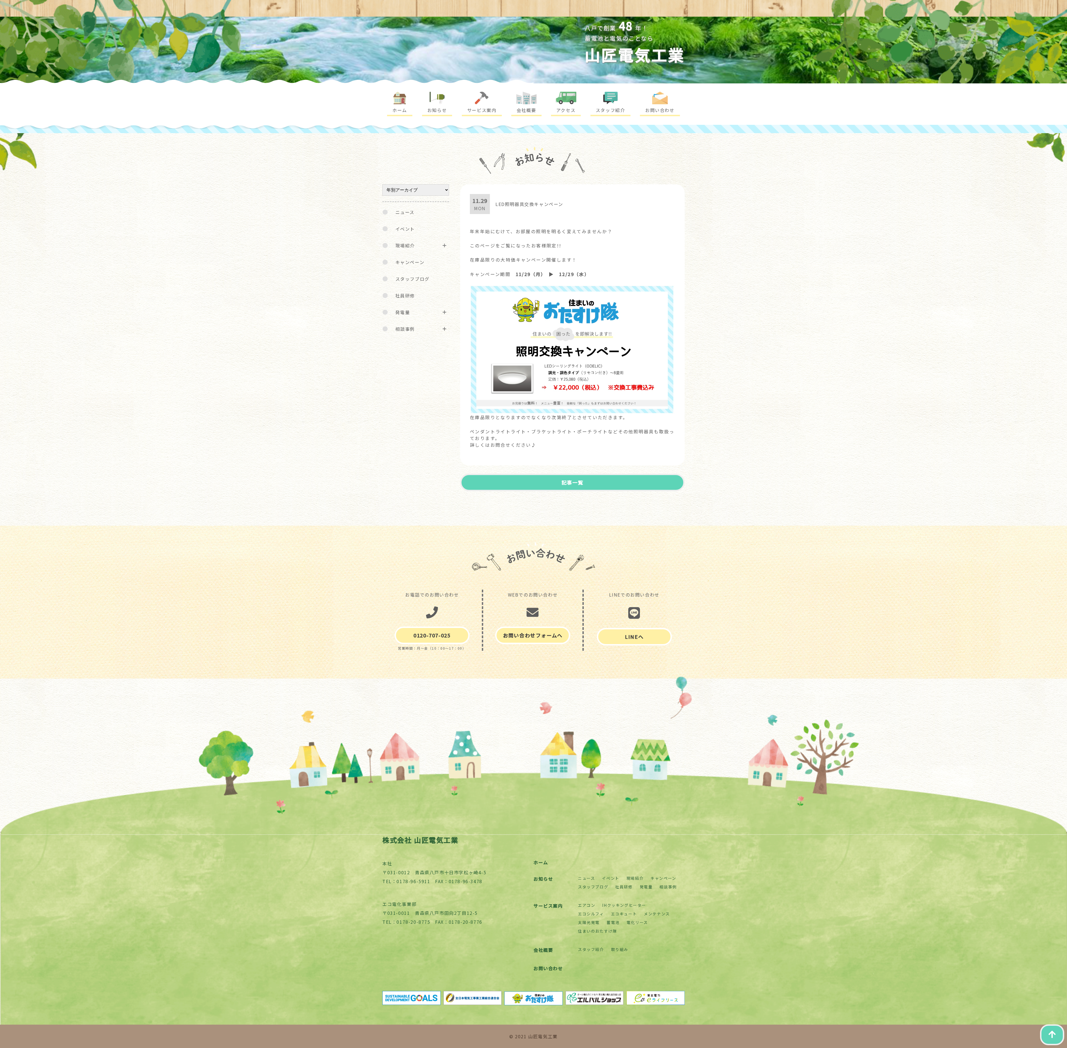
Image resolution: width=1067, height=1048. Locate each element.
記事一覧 (572, 482)
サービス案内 (548, 905)
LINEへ (634, 636)
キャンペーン (410, 262)
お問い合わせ (548, 968)
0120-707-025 (431, 635)
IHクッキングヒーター (624, 905)
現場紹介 (405, 245)
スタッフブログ (412, 278)
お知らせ (543, 878)
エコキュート (624, 914)
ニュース (405, 212)
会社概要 (543, 950)
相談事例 (405, 329)
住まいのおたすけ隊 (597, 931)
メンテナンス (657, 914)
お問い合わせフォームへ (533, 635)
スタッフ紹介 (591, 949)
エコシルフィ (591, 914)
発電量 (402, 312)
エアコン (586, 905)
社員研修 (405, 295)
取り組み (619, 949)
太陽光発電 (589, 922)
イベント (405, 228)
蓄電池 (613, 922)
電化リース (637, 922)
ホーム (541, 862)
